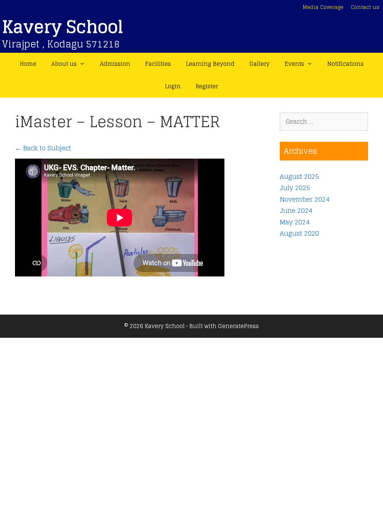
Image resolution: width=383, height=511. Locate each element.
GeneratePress (238, 326)
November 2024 (305, 199)
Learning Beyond (210, 64)
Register (207, 86)
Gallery (259, 64)
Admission (115, 64)
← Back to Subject (43, 148)
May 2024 (295, 222)
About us (64, 64)
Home (28, 64)
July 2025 (295, 187)
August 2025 (299, 176)
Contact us (365, 7)
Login (173, 86)
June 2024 (296, 210)
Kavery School (62, 27)
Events (294, 64)
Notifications (345, 64)
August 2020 (299, 233)
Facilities (158, 64)
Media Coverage (323, 7)
